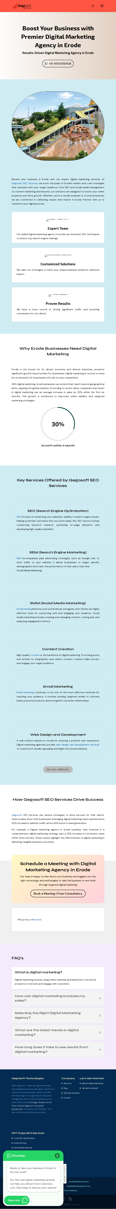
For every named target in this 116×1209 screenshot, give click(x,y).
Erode (49, 1102)
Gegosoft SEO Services (25, 183)
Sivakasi (42, 1102)
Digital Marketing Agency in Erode (69, 53)
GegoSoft (65, 1204)
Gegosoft (17, 815)
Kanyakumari (17, 1109)
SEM (19, 558)
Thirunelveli (39, 1106)
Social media (23, 609)
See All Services (58, 769)
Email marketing (25, 692)
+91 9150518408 (60, 64)
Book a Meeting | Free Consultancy (58, 893)
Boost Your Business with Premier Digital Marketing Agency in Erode (58, 36)
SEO (19, 516)
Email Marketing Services (78, 1186)
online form (35, 919)
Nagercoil (29, 1106)
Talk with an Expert (72, 1093)
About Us (67, 1083)
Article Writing (20, 1143)
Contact (67, 1098)
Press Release (70, 1190)
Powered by (65, 1173)
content (35, 655)
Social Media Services (23, 1147)
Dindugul (34, 1102)
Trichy (14, 1106)
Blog (65, 1088)
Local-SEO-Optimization (24, 1138)
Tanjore (21, 1106)
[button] (57, 1155)
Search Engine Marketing (92, 1083)
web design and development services (77, 744)
